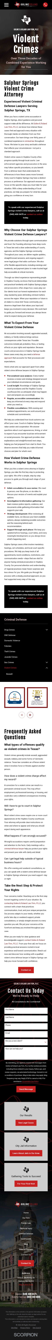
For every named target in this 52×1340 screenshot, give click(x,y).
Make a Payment (26, 1249)
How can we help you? (14, 1049)
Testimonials (26, 1239)
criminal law (29, 141)
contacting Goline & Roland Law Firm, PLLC (22, 903)
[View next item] (30, 715)
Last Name (9, 1017)
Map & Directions (26, 1285)
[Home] (25, 4)
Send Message (26, 1089)
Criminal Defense (26, 1234)
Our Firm (26, 1218)
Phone (8, 1025)
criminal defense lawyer (14, 849)
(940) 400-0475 (30, 1294)
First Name (9, 1009)
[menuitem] (24, 630)
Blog (26, 1244)
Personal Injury (26, 1228)
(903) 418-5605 (33, 1297)
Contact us (26, 970)
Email (7, 1033)
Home (26, 1213)
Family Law (26, 1223)
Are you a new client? (13, 1041)
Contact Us (26, 1254)
